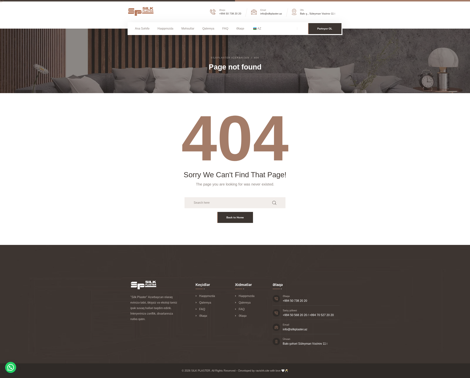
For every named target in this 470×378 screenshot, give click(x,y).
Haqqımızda (165, 28)
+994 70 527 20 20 (321, 315)
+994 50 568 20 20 (295, 315)
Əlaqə (240, 28)
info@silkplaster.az (295, 329)
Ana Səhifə (142, 28)
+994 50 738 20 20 (230, 13)
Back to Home (235, 217)
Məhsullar (187, 28)
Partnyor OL (324, 28)
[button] (10, 367)
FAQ (225, 28)
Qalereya (208, 28)
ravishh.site (262, 370)
